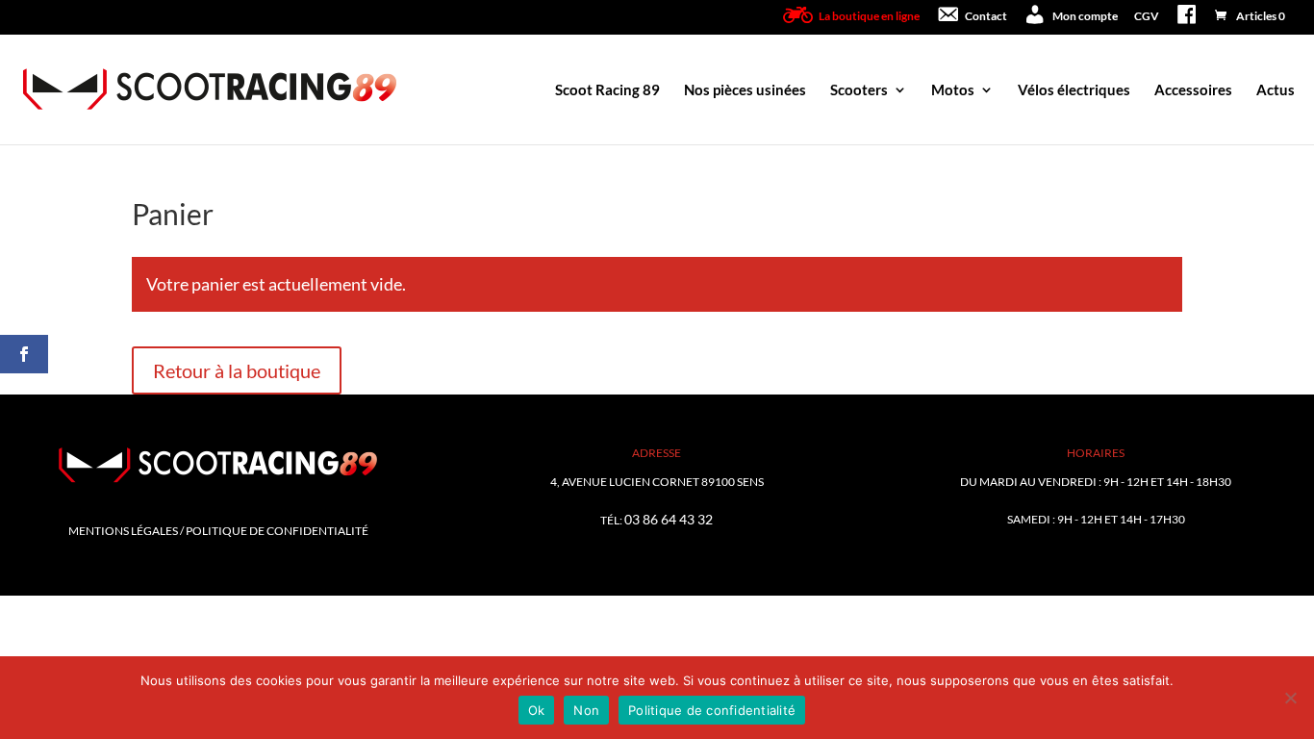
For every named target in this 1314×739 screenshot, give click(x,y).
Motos (952, 90)
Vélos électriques (1074, 90)
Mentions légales (123, 530)
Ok (536, 710)
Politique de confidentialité (277, 530)
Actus (1275, 90)
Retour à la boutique (236, 370)
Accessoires (1193, 90)
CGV (1146, 17)
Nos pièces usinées (745, 90)
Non (586, 710)
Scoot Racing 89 (607, 90)
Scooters (859, 90)
